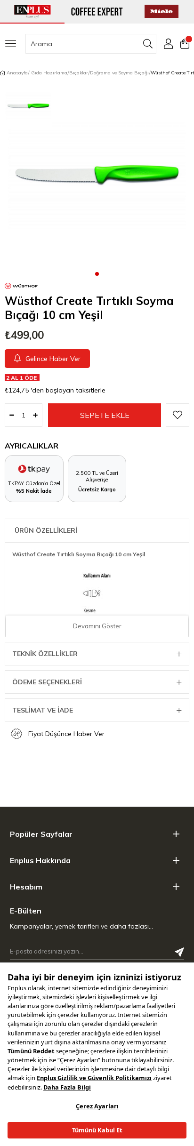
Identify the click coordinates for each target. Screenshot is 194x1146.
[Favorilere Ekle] (177, 415)
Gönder (179, 952)
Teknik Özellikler (45, 653)
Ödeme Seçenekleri (47, 682)
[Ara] (148, 43)
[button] (97, 273)
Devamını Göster (97, 626)
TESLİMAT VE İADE (42, 710)
